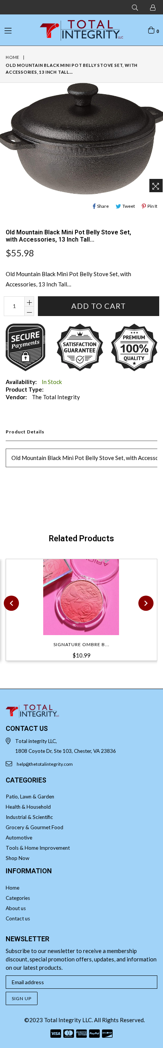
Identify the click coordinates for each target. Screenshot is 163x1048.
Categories (18, 898)
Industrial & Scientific (29, 817)
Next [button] (146, 603)
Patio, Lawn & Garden (30, 797)
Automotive (19, 838)
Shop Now (17, 858)
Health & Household (28, 807)
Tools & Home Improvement (38, 848)
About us (16, 908)
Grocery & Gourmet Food (34, 827)
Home (12, 57)
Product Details (25, 432)
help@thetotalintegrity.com (45, 764)
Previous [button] (11, 603)
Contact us (18, 918)
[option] (78, 614)
